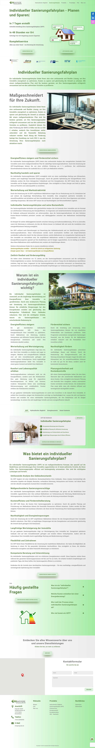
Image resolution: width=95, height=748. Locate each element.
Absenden (88, 689)
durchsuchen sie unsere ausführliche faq (27, 599)
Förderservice (53, 708)
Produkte (63, 2)
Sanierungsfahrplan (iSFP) (57, 706)
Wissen (35, 704)
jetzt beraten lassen (67, 51)
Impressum (78, 704)
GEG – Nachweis (54, 714)
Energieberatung (54, 712)
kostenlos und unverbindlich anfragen (51, 441)
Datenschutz (78, 706)
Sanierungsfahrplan (54, 2)
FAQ (78, 2)
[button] (23, 675)
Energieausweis (54, 710)
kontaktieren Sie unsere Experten (47, 150)
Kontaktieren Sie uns (27, 51)
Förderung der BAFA (20, 128)
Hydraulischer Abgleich (41, 2)
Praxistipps (72, 2)
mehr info (47, 653)
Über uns (83, 2)
